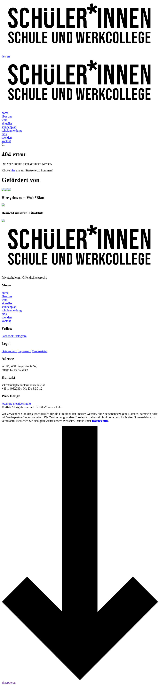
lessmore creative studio (16, 403)
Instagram (20, 336)
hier (13, 170)
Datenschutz (9, 351)
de (3, 56)
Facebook (8, 336)
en (8, 56)
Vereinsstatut (39, 351)
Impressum (24, 351)
